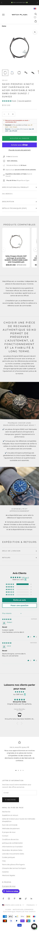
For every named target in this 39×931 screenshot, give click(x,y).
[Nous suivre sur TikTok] (26, 898)
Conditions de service (10, 839)
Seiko (4, 80)
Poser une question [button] (19, 605)
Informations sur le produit (12, 847)
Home (4, 26)
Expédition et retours (10, 815)
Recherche (6, 812)
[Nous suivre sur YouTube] (20, 898)
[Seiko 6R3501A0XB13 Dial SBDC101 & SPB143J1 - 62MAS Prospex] (19, 715)
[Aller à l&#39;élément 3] (19, 73)
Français (31, 905)
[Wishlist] (35, 17)
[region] (19, 754)
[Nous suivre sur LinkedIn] (31, 898)
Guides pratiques (8, 857)
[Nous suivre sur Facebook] (3, 898)
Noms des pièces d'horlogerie (13, 865)
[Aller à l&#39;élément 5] (33, 73)
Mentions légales (8, 875)
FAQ (4, 861)
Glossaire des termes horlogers (14, 868)
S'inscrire (10, 800)
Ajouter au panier (19, 138)
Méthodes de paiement (11, 829)
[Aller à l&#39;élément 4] (26, 73)
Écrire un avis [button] (19, 600)
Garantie (5, 872)
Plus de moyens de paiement (20, 150)
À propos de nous (8, 832)
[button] (7, 101)
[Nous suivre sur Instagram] (9, 898)
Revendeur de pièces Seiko (12, 850)
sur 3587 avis (18, 694)
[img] (6, 619)
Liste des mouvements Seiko (13, 854)
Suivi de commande (9, 825)
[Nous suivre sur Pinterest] (14, 898)
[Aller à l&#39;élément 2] (12, 73)
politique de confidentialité (12, 843)
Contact (5, 836)
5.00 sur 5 (25, 577)
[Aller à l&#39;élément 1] (5, 73)
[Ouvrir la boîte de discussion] (34, 926)
